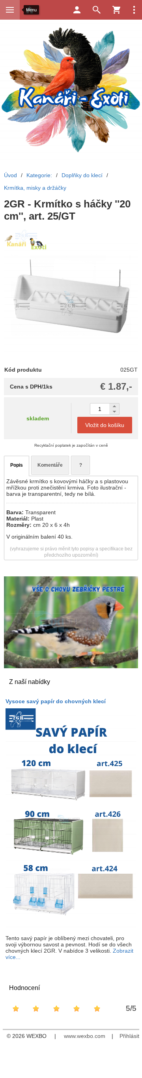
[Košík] (116, 10)
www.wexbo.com (84, 1036)
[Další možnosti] (134, 10)
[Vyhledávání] (96, 10)
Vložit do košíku (104, 425)
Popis (16, 465)
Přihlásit (129, 1036)
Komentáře (50, 465)
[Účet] (77, 10)
